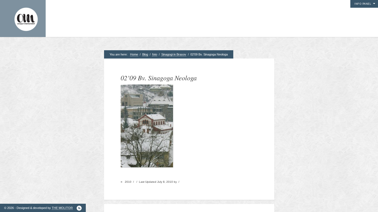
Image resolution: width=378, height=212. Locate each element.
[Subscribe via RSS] (79, 208)
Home (134, 54)
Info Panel (362, 3)
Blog (145, 54)
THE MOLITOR (62, 208)
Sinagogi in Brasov (173, 54)
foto (154, 54)
